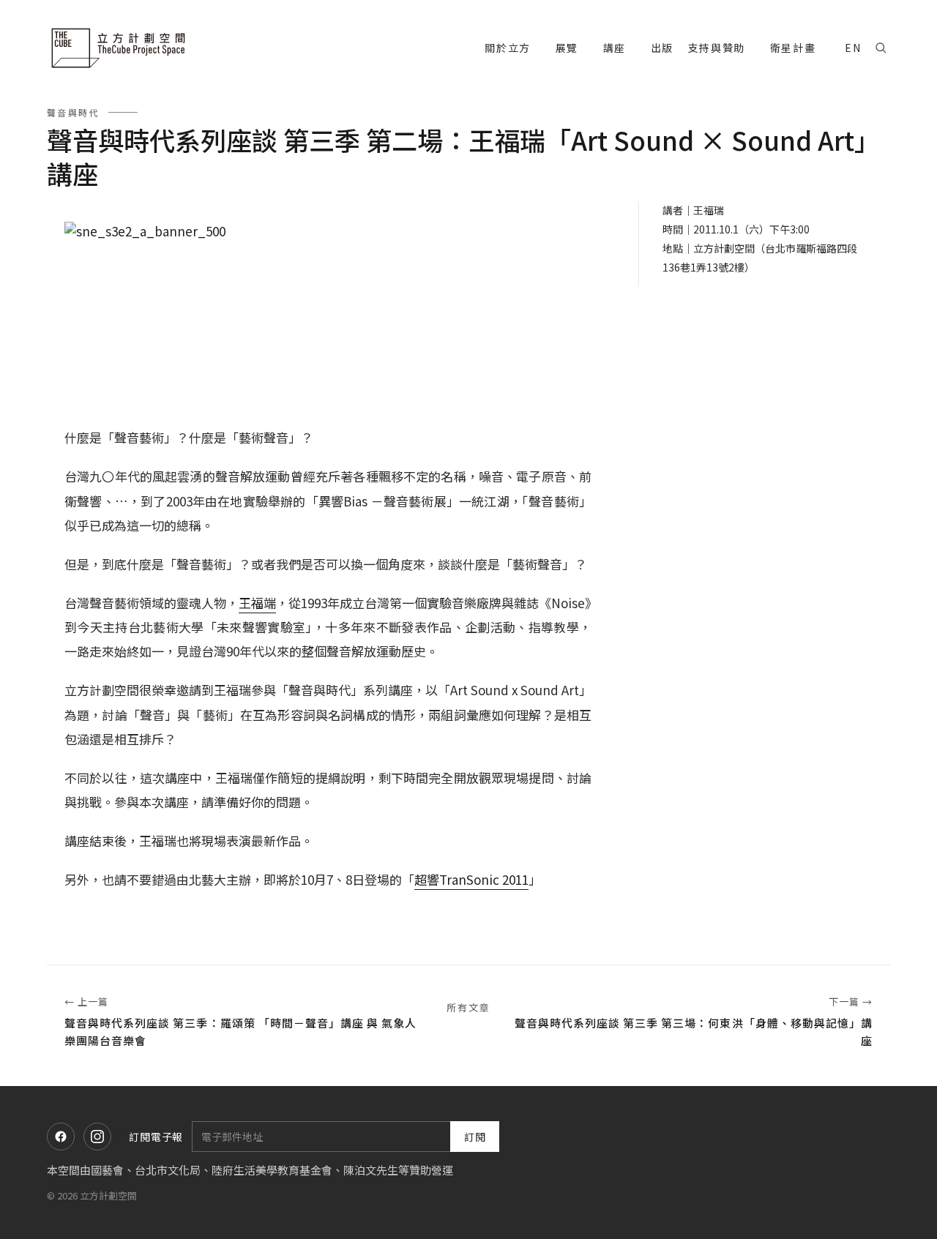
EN (853, 47)
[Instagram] (97, 1136)
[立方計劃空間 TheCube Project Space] (120, 47)
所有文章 (468, 1007)
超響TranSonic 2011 (471, 879)
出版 (662, 47)
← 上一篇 (240, 1021)
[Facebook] (61, 1136)
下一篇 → (694, 1021)
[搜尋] (880, 47)
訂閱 (475, 1136)
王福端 (257, 603)
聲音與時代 (73, 112)
